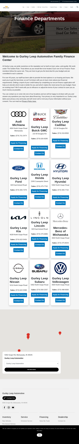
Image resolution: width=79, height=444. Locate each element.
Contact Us (18, 149)
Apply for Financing (18, 143)
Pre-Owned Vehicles (9, 424)
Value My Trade (45, 421)
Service (24, 417)
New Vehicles (6, 421)
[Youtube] (13, 407)
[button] (60, 333)
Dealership (63, 417)
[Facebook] (4, 407)
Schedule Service (26, 421)
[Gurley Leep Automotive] (7, 7)
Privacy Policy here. (29, 101)
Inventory (6, 417)
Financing (44, 417)
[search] (77, 7)
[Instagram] (9, 407)
